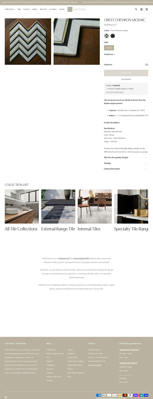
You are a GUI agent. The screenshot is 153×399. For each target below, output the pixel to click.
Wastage (107, 163)
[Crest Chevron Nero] (112, 35)
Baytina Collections (53, 377)
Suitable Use (138, 152)
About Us (43, 9)
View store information (115, 92)
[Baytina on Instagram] (6, 397)
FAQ (48, 357)
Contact (62, 9)
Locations (53, 9)
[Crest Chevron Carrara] (106, 35)
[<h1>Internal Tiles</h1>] (95, 206)
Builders (49, 361)
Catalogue (50, 365)
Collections (9, 9)
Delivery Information (112, 169)
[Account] (141, 9)
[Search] (136, 9)
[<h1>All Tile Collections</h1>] (22, 206)
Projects (26, 9)
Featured (70, 354)
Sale (19, 9)
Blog (69, 377)
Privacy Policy (72, 357)
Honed (109, 48)
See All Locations (94, 365)
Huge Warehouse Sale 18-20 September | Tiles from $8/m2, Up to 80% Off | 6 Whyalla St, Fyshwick (115, 2)
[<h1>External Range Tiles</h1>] (58, 206)
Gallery (34, 9)
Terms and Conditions (75, 361)
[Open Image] (28, 41)
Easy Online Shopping (75, 373)
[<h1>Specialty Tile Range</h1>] (131, 206)
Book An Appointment (55, 354)
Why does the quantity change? (116, 157)
